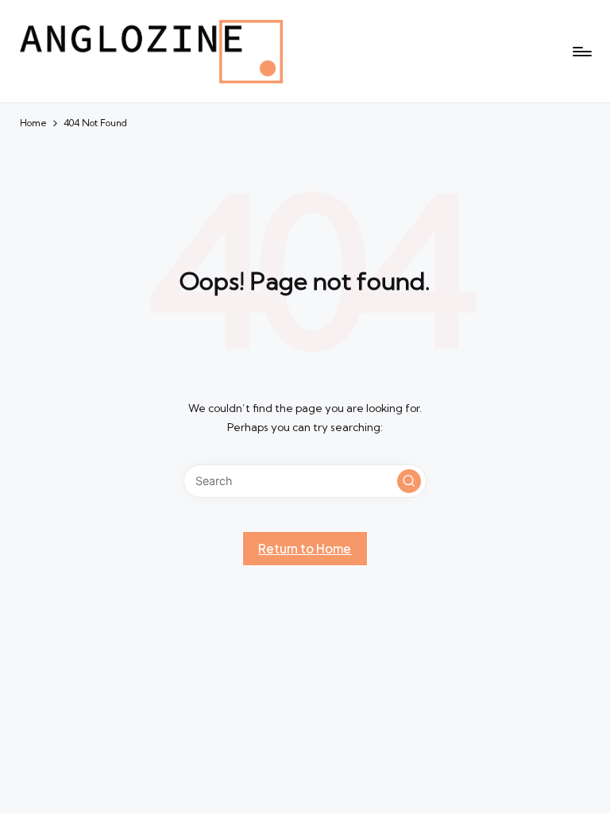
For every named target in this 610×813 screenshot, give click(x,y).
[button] (409, 481)
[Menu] (581, 51)
